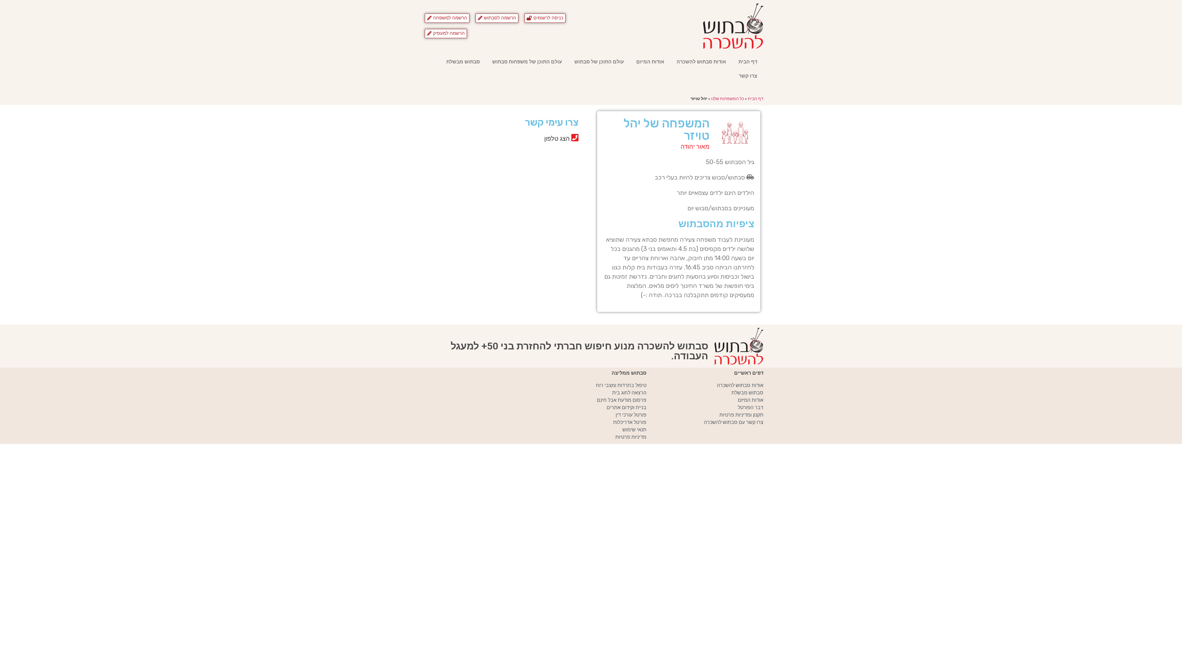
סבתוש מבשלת (463, 62)
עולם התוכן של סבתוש (599, 62)
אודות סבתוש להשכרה (701, 62)
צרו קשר (748, 76)
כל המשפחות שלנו (727, 98)
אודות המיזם (650, 62)
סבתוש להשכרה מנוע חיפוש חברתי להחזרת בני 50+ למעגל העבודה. (579, 351)
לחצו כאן (525, 160)
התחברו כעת (520, 151)
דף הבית (747, 62)
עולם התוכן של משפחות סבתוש (527, 62)
